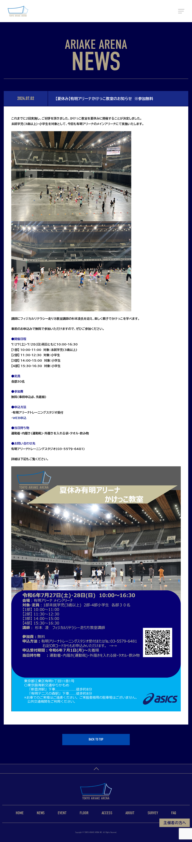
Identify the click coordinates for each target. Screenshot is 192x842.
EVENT (62, 813)
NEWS (41, 813)
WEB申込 (19, 417)
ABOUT (129, 813)
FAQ (173, 813)
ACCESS (107, 813)
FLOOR (84, 813)
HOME (20, 813)
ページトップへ (96, 769)
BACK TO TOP (96, 739)
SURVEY (153, 813)
